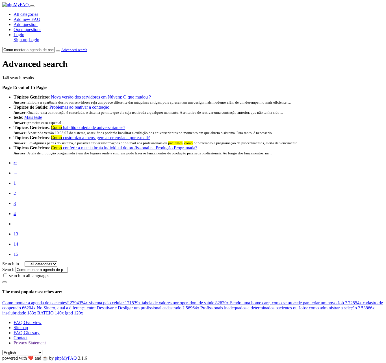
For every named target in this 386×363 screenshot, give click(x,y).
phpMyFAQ (66, 358)
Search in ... (12, 263)
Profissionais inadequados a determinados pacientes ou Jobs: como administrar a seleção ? (287, 307)
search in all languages (29, 275)
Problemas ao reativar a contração (79, 107)
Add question (26, 24)
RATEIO (50, 312)
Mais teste (33, 117)
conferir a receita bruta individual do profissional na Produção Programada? (124, 147)
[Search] (4, 282)
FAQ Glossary (27, 332)
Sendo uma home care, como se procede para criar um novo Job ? (296, 302)
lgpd (74, 312)
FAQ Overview (28, 322)
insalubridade (19, 312)
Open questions (27, 29)
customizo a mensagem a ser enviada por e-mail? (100, 137)
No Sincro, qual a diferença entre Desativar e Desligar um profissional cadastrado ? (118, 307)
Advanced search (74, 50)
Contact (20, 337)
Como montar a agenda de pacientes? (45, 302)
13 (16, 233)
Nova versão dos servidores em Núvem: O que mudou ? (101, 97)
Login (19, 34)
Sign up (20, 39)
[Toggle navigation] (32, 6)
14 (16, 244)
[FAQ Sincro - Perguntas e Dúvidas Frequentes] (16, 4)
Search (8, 269)
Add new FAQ (27, 19)
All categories (26, 14)
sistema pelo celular (115, 302)
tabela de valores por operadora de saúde (185, 302)
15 (16, 254)
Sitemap (21, 327)
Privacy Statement (30, 342)
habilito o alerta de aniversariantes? (88, 127)
